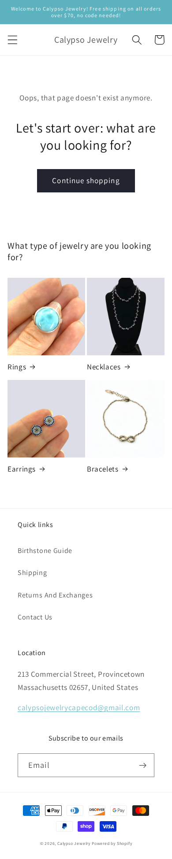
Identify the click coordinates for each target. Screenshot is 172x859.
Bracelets (102, 469)
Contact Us (35, 617)
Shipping (32, 572)
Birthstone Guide (45, 550)
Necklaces (103, 367)
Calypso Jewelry (73, 843)
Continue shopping (86, 180)
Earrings (21, 469)
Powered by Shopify (112, 843)
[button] (12, 40)
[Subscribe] (142, 765)
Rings (16, 367)
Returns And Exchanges (55, 595)
